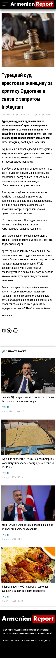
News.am (7, 315)
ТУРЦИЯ (5, 407)
